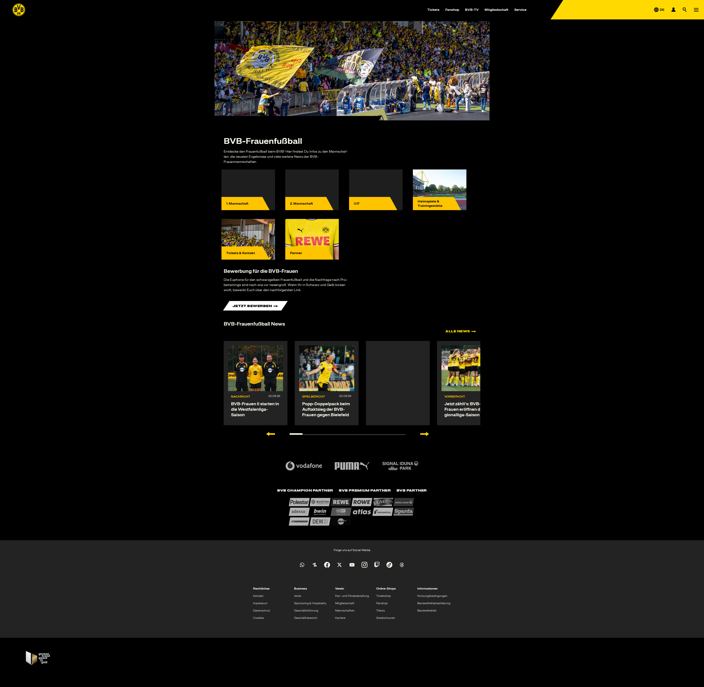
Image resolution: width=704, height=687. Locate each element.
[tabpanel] (352, 512)
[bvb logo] (18, 9)
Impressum (260, 603)
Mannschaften (345, 610)
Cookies (258, 618)
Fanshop (452, 10)
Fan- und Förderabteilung (352, 596)
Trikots (380, 610)
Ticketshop (383, 596)
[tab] (305, 490)
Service (520, 10)
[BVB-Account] (673, 9)
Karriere (340, 618)
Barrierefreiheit (427, 610)
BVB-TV (472, 10)
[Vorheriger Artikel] (270, 434)
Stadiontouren (385, 618)
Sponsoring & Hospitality (310, 603)
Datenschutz (261, 610)
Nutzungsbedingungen (432, 596)
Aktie (297, 596)
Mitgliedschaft (496, 10)
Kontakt (258, 596)
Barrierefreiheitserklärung (433, 603)
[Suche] (684, 9)
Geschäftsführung (306, 610)
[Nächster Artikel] (424, 434)
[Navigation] (696, 9)
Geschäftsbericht (305, 618)
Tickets (433, 10)
